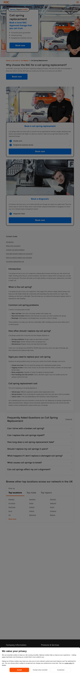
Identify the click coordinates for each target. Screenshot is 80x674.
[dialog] (40, 660)
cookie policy (68, 663)
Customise (60, 670)
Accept (19, 670)
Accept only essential (40, 670)
